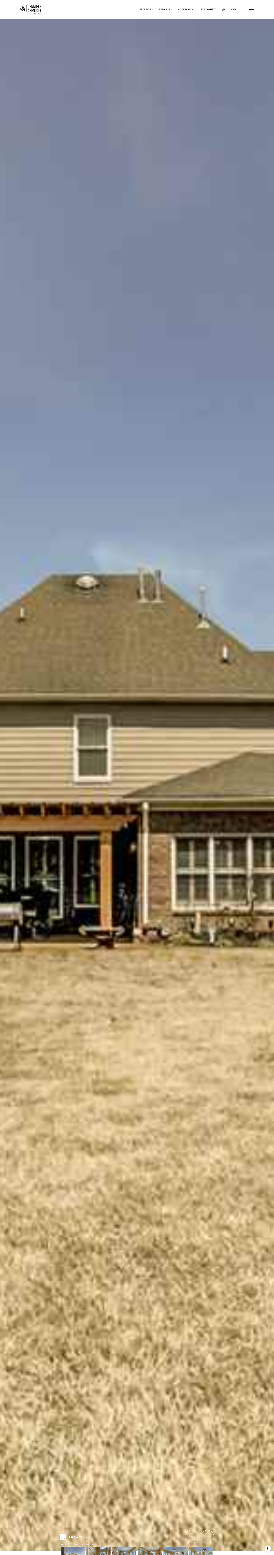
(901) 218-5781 (230, 9)
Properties (146, 9)
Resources (165, 9)
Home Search (185, 9)
